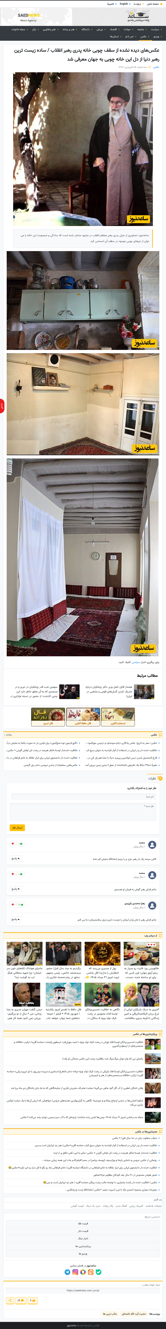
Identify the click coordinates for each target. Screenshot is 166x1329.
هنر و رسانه (69, 29)
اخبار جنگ (83, 1238)
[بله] (98, 1272)
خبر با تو (130, 36)
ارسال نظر (17, 828)
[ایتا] (91, 1272)
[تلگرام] (67, 1272)
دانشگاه (86, 29)
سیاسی (136, 662)
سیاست (155, 29)
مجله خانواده (19, 29)
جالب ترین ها (110, 1314)
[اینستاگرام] (75, 1272)
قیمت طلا (83, 1223)
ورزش (100, 29)
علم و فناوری (49, 29)
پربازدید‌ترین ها (83, 1246)
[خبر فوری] (2, 406)
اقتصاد (113, 29)
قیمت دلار (83, 1231)
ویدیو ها (83, 1254)
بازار (34, 29)
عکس (143, 36)
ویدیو (157, 36)
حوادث (127, 29)
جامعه (141, 29)
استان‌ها (114, 36)
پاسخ (14, 858)
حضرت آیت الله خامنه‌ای (134, 1314)
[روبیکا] (83, 1272)
